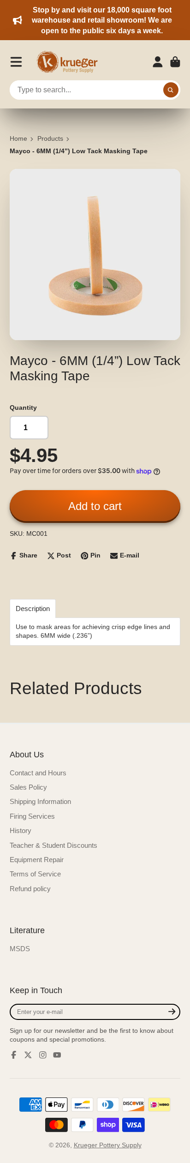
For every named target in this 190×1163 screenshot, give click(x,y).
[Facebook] (14, 1055)
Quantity (23, 407)
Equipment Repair (37, 859)
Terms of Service (35, 874)
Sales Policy (28, 787)
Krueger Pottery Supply (108, 1145)
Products (50, 138)
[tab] (33, 608)
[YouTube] (57, 1055)
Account (157, 61)
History (20, 830)
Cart (175, 61)
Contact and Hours (38, 773)
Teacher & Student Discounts (53, 845)
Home (18, 138)
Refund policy (30, 889)
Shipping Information (40, 801)
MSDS (20, 949)
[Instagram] (43, 1055)
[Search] (171, 90)
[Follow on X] (28, 1055)
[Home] (70, 62)
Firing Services (32, 816)
